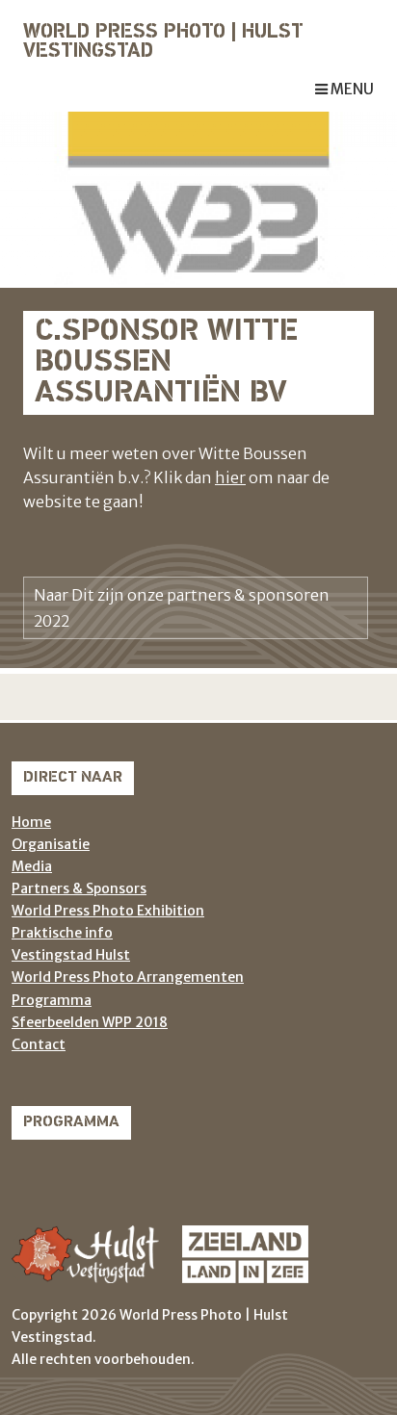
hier (230, 477)
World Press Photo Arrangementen (128, 977)
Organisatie (51, 844)
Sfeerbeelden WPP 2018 (90, 1022)
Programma (52, 1000)
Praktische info (62, 932)
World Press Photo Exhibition (108, 910)
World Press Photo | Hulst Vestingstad (163, 42)
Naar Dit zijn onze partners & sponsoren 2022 (182, 607)
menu (351, 89)
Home (31, 822)
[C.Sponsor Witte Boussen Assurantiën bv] (198, 198)
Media (32, 866)
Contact (39, 1044)
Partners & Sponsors (79, 888)
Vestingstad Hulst (71, 955)
